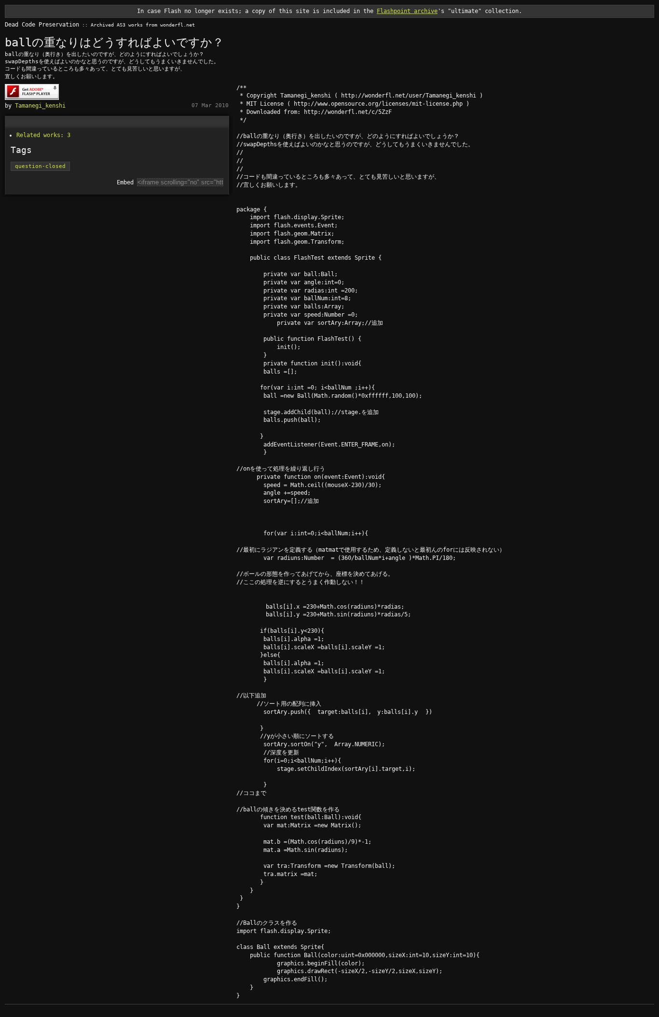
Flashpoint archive (407, 11)
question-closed (40, 166)
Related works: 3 (43, 135)
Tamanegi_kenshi (40, 105)
